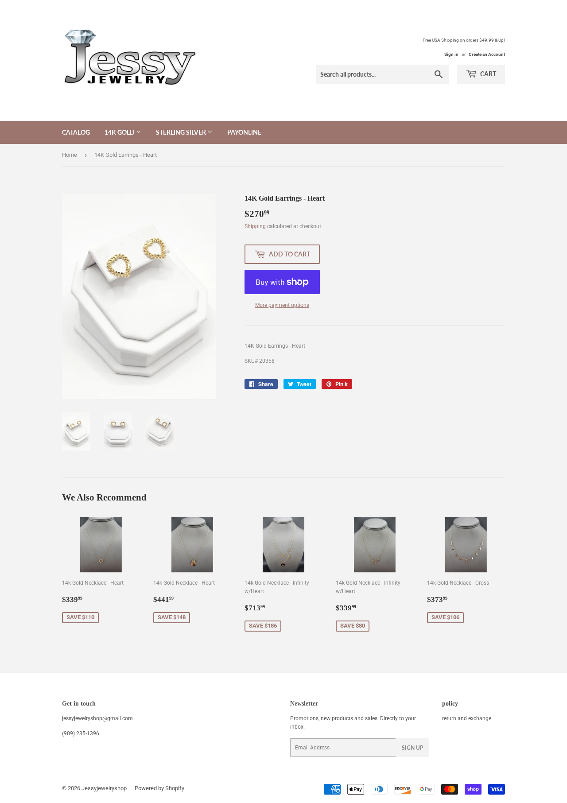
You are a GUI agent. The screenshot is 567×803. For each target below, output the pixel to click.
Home (69, 154)
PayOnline (244, 132)
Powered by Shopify (159, 788)
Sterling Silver (181, 132)
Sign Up (412, 748)
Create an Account (487, 54)
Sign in (451, 54)
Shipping (255, 226)
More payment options (282, 305)
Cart (487, 74)
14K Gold (120, 132)
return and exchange (466, 718)
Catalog (76, 132)
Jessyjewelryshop (104, 788)
